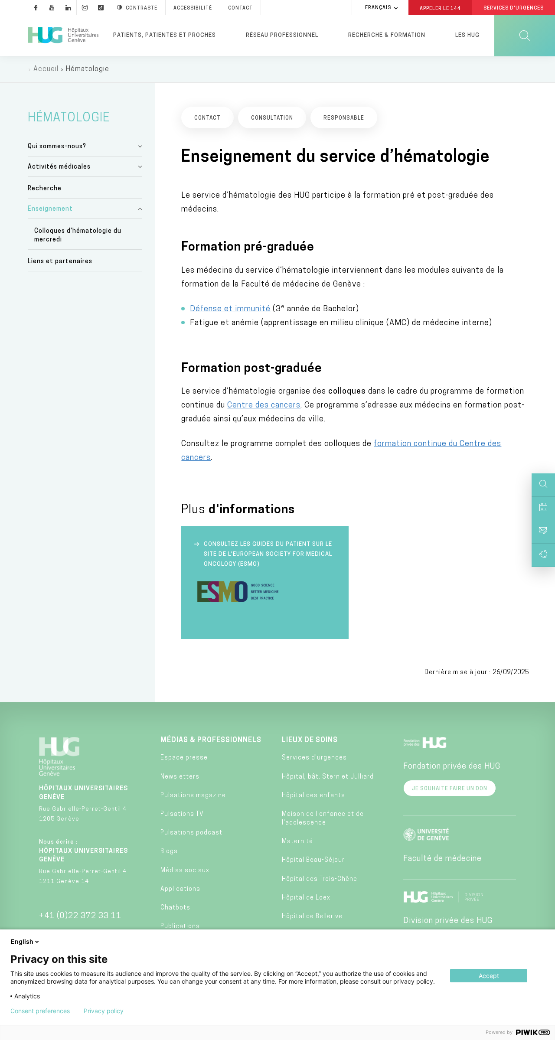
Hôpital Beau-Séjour (313, 860)
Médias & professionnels (210, 740)
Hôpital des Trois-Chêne (319, 879)
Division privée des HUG (448, 921)
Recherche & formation (386, 35)
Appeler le (440, 8)
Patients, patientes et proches (164, 35)
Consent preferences (40, 1010)
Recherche (45, 189)
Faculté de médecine (442, 859)
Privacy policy (104, 1010)
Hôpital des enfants (313, 795)
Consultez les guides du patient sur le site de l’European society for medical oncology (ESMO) (268, 554)
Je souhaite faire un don (449, 789)
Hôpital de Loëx (306, 898)
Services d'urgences (314, 758)
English (22, 941)
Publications (180, 926)
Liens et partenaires (60, 261)
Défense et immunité (230, 309)
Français (378, 8)
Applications (180, 889)
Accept (489, 975)
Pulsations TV (182, 814)
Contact (240, 8)
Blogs (169, 851)
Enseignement (50, 209)
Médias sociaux (184, 870)
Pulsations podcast (191, 833)
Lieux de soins (310, 740)
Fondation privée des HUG (451, 767)
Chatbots (175, 908)
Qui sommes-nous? (57, 146)
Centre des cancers (263, 406)
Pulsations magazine (193, 795)
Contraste (141, 8)
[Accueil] (63, 36)
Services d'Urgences (513, 8)
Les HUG (467, 35)
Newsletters (179, 777)
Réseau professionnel (282, 35)
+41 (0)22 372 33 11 (80, 916)
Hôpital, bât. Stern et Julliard (328, 777)
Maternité (297, 841)
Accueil (46, 69)
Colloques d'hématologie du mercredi (77, 235)
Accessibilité (192, 8)
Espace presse (184, 758)
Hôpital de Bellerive (312, 916)
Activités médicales (59, 167)
